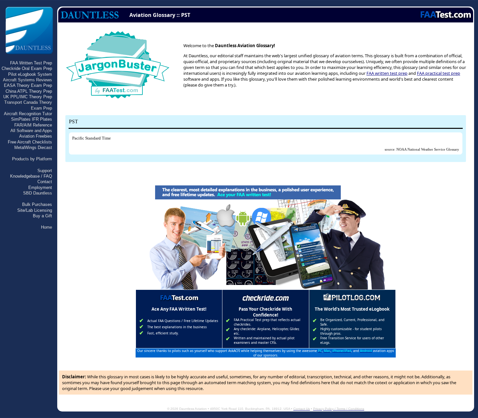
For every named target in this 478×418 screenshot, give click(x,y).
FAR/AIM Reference (33, 125)
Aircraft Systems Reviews (27, 79)
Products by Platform (32, 158)
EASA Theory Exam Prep (28, 85)
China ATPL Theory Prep (29, 91)
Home (46, 227)
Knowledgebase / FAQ (31, 176)
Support (44, 170)
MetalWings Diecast (33, 147)
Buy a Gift (42, 215)
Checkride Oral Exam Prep (27, 68)
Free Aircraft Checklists (30, 142)
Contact (44, 181)
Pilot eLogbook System (30, 74)
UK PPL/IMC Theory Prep (27, 96)
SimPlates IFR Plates (31, 119)
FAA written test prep (386, 73)
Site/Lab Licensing (34, 210)
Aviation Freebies (35, 136)
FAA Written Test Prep (31, 63)
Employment (40, 187)
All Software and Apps (31, 130)
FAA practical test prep (438, 73)
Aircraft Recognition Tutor (28, 113)
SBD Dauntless (37, 193)
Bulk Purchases (37, 204)
